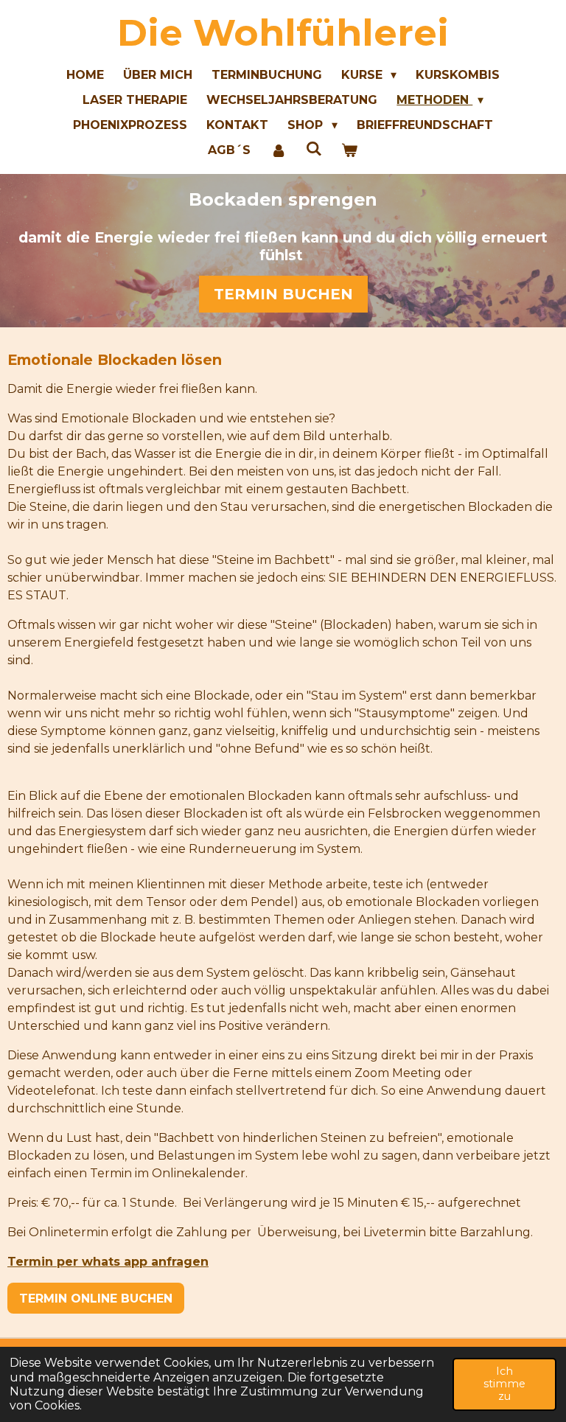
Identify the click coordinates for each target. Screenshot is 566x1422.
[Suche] (314, 148)
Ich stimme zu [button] (504, 1384)
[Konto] (278, 150)
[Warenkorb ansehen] (349, 150)
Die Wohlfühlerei (283, 32)
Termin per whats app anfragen (108, 1262)
